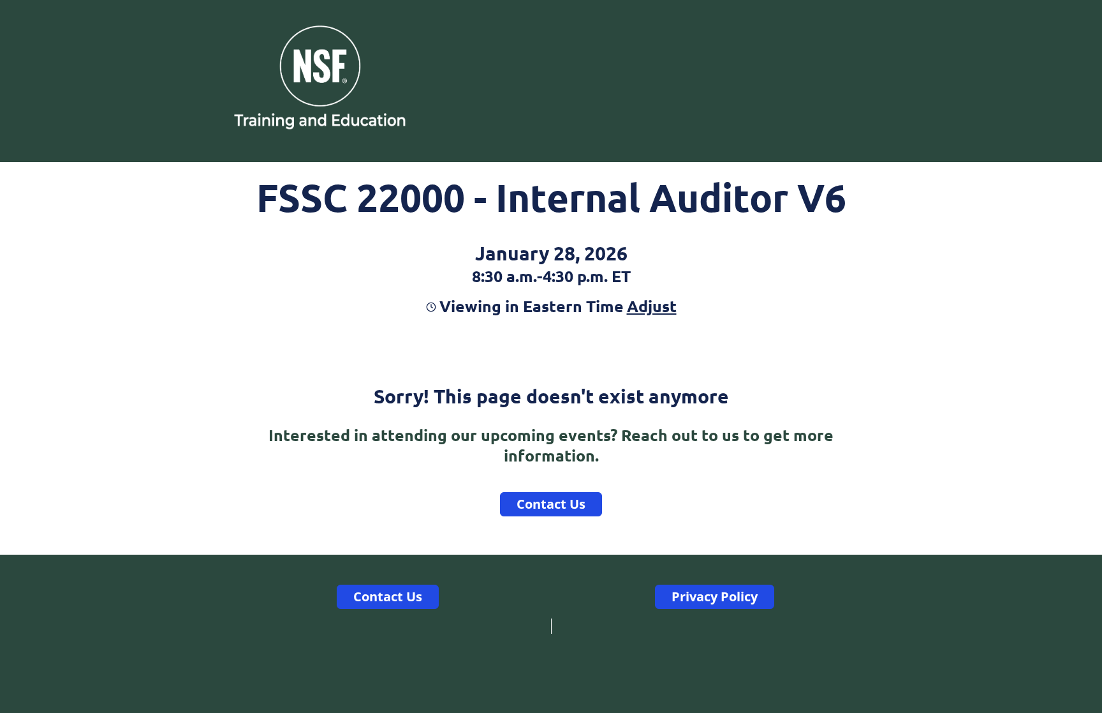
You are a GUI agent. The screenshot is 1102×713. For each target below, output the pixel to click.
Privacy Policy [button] (715, 596)
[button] (650, 306)
